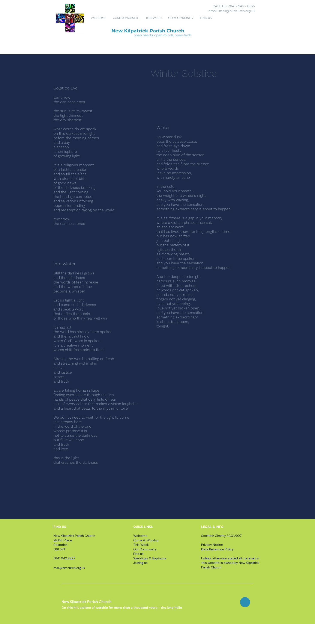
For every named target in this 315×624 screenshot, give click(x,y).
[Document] (245, 602)
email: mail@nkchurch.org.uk (231, 11)
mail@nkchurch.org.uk (69, 568)
